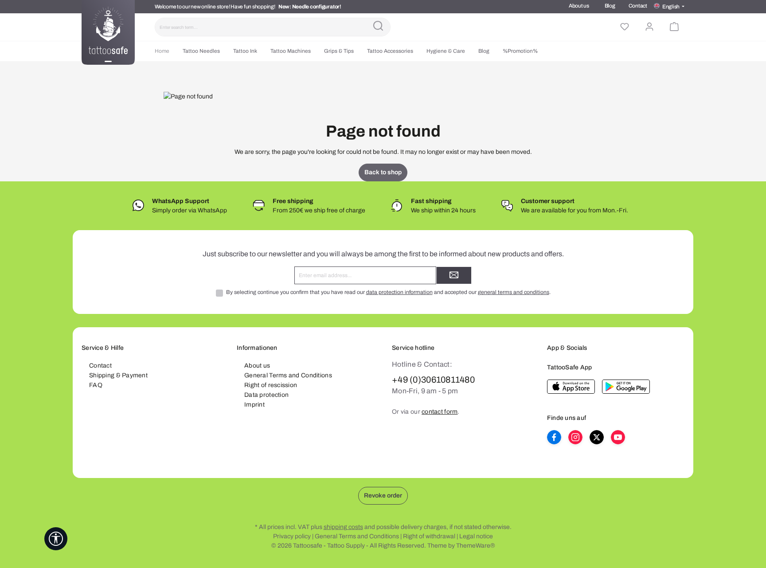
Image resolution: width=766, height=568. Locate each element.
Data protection (266, 395)
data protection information (399, 292)
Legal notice (476, 536)
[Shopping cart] (674, 27)
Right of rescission (270, 385)
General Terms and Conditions (288, 375)
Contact (638, 6)
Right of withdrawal (429, 536)
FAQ (95, 385)
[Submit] (454, 275)
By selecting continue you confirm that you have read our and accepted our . (388, 292)
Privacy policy (292, 536)
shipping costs (343, 527)
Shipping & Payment (118, 375)
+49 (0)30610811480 (433, 379)
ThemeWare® (475, 545)
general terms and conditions (513, 292)
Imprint (254, 404)
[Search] (378, 27)
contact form (439, 411)
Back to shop (383, 172)
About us (579, 6)
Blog (610, 6)
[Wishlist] (624, 27)
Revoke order (383, 495)
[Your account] (649, 27)
